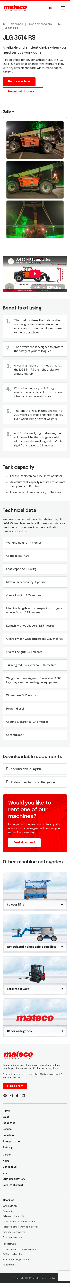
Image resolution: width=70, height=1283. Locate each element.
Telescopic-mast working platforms (21, 1226)
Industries (9, 1123)
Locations (9, 1135)
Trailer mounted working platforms (20, 1248)
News (6, 1161)
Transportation (12, 1141)
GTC (5, 1173)
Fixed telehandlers (40, 24)
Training (7, 1147)
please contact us (15, 531)
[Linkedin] (23, 1095)
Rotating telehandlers (14, 1231)
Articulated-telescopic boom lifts (19, 1221)
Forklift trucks (9, 1243)
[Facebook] (5, 1095)
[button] (63, 8)
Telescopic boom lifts (13, 1216)
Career (7, 1155)
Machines (17, 24)
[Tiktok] (17, 1095)
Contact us (10, 1167)
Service (7, 1129)
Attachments (9, 1264)
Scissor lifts (8, 1210)
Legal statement (13, 1185)
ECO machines (10, 1205)
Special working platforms (16, 1259)
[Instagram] (11, 1095)
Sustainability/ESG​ (14, 1179)
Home (6, 1111)
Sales (6, 1117)
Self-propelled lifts (12, 1254)
